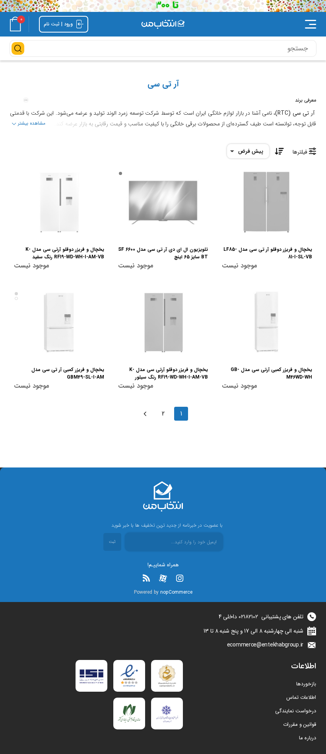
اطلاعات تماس (301, 697)
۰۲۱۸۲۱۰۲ (248, 616)
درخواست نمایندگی (295, 711)
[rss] (146, 578)
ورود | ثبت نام (59, 24)
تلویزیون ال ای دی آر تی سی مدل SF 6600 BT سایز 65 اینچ (163, 253)
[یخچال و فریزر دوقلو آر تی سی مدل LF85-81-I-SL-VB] (267, 202)
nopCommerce (176, 592)
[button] (258, 24)
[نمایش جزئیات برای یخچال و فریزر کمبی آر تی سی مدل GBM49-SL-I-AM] (59, 322)
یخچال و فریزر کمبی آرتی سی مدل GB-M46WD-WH (271, 373)
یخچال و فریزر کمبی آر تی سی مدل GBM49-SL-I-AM (67, 373)
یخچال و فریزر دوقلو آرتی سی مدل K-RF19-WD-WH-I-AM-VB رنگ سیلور (168, 373)
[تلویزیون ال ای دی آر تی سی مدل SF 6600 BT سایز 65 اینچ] (163, 202)
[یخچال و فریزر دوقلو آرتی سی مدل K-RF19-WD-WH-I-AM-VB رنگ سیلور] (163, 322)
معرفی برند (305, 100)
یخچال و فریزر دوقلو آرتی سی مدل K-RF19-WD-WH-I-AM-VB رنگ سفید (64, 253)
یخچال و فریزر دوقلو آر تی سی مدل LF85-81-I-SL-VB (267, 253)
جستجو (18, 48)
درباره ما (307, 738)
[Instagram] (179, 578)
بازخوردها (306, 684)
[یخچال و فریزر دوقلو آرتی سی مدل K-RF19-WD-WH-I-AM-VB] (59, 202)
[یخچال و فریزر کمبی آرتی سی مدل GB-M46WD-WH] (267, 322)
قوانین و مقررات (299, 724)
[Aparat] (163, 578)
